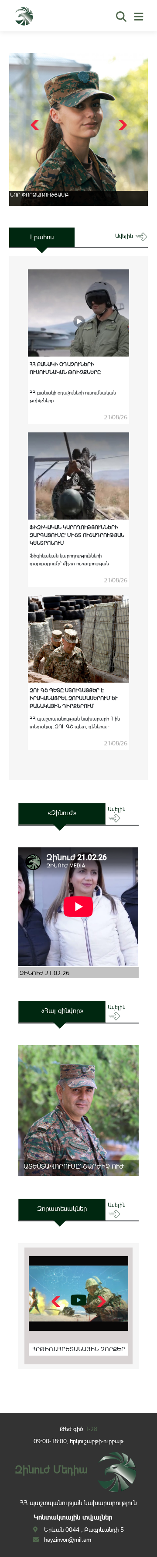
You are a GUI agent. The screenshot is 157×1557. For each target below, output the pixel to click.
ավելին (125, 236)
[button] (121, 125)
